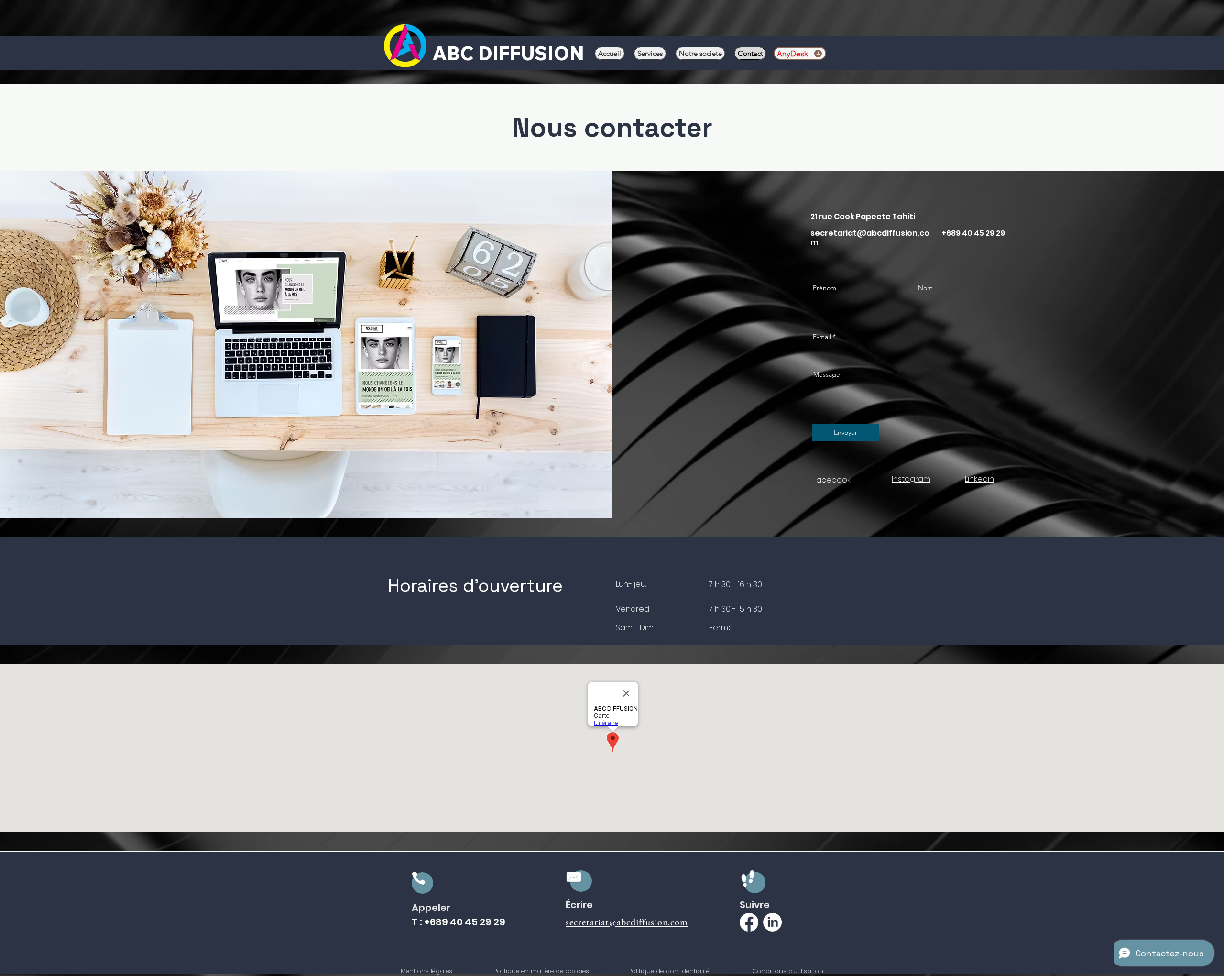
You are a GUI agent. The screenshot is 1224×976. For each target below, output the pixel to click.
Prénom (824, 288)
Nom (925, 288)
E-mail (822, 336)
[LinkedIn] (772, 922)
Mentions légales (426, 971)
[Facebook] (749, 922)
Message (826, 374)
